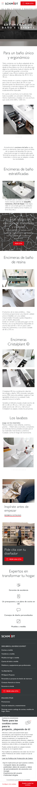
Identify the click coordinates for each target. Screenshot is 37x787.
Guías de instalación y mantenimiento (13, 705)
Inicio (2, 9)
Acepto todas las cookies (27, 784)
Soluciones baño (17, 9)
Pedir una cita (15, 559)
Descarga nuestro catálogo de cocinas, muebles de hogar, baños (17, 710)
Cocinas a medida (7, 650)
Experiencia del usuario (13, 773)
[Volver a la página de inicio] (11, 3)
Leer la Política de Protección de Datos (17, 758)
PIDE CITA (18, 243)
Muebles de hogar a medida (10, 658)
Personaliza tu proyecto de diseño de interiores (16, 679)
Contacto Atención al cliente (10, 682)
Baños (8, 9)
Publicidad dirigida (11, 775)
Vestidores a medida (8, 654)
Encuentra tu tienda (7, 686)
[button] (32, 121)
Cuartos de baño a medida (9, 661)
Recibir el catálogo (12, 515)
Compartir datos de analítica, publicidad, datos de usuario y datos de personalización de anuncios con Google (18, 768)
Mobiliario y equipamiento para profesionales (16, 665)
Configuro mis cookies (9, 784)
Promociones (5, 702)
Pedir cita (29, 3)
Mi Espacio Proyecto (8, 675)
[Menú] (2, 3)
